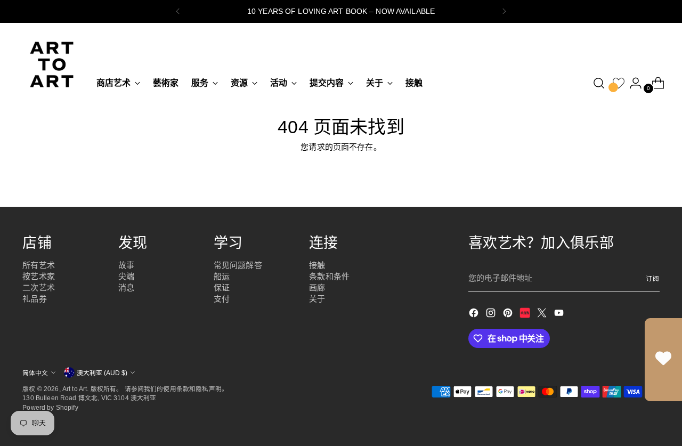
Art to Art (74, 388)
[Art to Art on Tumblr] (525, 314)
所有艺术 (38, 265)
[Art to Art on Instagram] (491, 314)
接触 (317, 265)
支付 (222, 298)
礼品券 (34, 298)
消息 (126, 287)
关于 (317, 298)
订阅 (653, 278)
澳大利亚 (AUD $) (102, 372)
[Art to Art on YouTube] (560, 314)
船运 (222, 276)
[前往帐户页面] (631, 83)
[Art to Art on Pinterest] (508, 314)
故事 (126, 265)
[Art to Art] (51, 64)
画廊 (317, 287)
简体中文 (35, 372)
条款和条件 (329, 276)
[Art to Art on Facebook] (474, 314)
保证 (222, 287)
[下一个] (504, 11)
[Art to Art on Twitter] (543, 314)
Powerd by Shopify (50, 407)
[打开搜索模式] (599, 83)
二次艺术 (38, 287)
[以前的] (178, 11)
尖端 (126, 276)
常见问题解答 (238, 265)
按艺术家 (38, 276)
